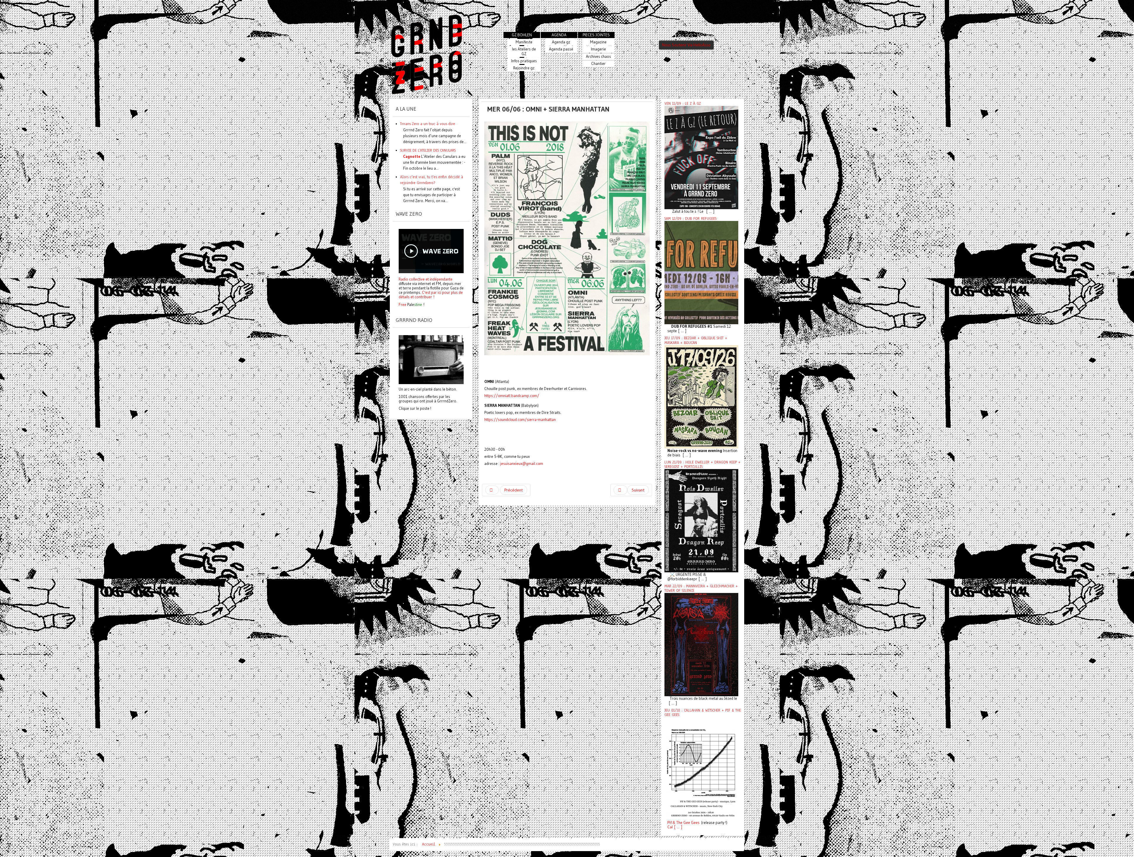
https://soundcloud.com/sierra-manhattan (520, 419)
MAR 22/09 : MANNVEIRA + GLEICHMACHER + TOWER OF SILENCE (701, 588)
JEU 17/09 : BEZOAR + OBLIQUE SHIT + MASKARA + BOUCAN (695, 340)
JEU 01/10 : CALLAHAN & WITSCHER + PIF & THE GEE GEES (702, 712)
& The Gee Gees (686, 822)
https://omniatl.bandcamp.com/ (511, 395)
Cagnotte (411, 156)
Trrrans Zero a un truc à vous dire (427, 123)
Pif (669, 822)
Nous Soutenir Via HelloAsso (686, 44)
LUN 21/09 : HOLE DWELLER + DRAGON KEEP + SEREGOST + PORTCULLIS (702, 464)
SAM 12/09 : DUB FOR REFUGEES (690, 218)
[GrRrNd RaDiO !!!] (431, 359)
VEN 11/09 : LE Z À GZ (682, 103)
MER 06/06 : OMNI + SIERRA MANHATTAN (548, 109)
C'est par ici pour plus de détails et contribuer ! (431, 294)
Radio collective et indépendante (425, 279)
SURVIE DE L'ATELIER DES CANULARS (428, 150)
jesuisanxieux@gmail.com (521, 463)
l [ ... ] (677, 827)
